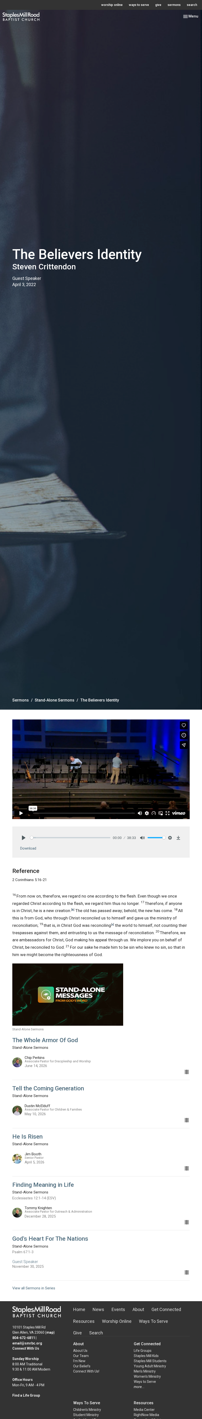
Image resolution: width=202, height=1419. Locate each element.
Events (118, 1309)
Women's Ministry (147, 1376)
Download (28, 848)
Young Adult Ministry (150, 1366)
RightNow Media (146, 1415)
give (158, 5)
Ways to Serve (145, 1382)
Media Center (144, 1410)
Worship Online (117, 1321)
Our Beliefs (81, 1366)
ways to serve (139, 5)
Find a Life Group (26, 1395)
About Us (80, 1351)
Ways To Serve (153, 1321)
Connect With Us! (86, 1371)
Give (77, 1332)
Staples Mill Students (150, 1361)
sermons (174, 5)
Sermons (20, 700)
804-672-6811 (23, 1338)
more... (139, 1387)
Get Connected (166, 1309)
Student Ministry (86, 1415)
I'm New (79, 1361)
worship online (112, 5)
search (192, 5)
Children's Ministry (87, 1410)
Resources (84, 1321)
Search (96, 1332)
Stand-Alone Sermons (54, 700)
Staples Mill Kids (146, 1356)
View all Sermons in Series (33, 1288)
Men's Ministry (145, 1371)
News (98, 1309)
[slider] (70, 837)
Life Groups (143, 1351)
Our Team (81, 1356)
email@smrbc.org (27, 1343)
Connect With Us (25, 1348)
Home (79, 1309)
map (49, 1332)
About (138, 1309)
